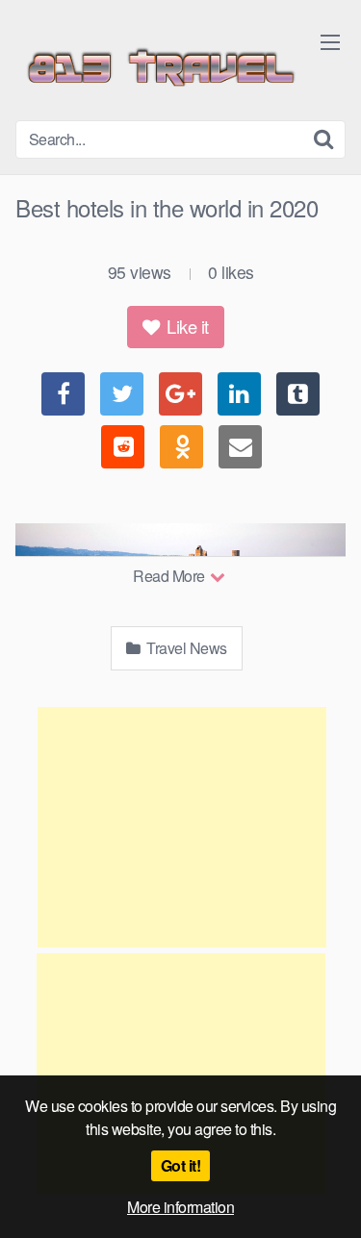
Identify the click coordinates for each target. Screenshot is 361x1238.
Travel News (185, 648)
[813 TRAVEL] (159, 68)
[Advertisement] (182, 827)
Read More (170, 576)
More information (180, 1207)
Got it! (181, 1165)
